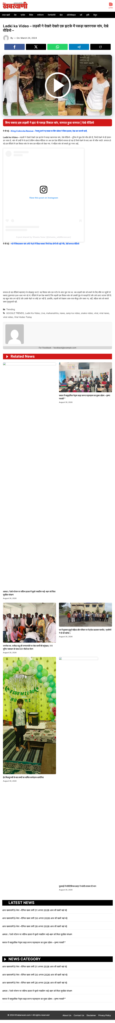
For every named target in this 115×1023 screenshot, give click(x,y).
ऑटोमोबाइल (71, 15)
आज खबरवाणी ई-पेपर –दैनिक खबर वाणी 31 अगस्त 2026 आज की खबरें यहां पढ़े (34, 910)
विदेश (31, 15)
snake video (87, 313)
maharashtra (52, 313)
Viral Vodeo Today (23, 317)
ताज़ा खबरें (6, 15)
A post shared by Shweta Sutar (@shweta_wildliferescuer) (43, 237)
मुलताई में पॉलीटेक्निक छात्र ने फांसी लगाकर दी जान (78, 886)
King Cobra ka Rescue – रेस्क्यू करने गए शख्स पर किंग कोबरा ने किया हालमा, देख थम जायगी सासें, (49, 131)
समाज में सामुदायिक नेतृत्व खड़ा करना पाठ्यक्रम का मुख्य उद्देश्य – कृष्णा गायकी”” (34, 942)
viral (96, 313)
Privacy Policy (104, 1015)
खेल (61, 15)
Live (43, 313)
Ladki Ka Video (32, 313)
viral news (104, 313)
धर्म (81, 15)
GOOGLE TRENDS (15, 313)
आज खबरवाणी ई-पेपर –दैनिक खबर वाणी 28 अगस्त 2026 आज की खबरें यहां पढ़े (34, 926)
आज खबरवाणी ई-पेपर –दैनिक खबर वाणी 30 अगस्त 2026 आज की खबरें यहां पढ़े (34, 918)
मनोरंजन (40, 15)
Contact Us (79, 1015)
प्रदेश (23, 15)
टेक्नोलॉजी (51, 15)
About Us (67, 1015)
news (62, 313)
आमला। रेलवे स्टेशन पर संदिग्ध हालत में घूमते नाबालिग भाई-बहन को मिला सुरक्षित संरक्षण (37, 934)
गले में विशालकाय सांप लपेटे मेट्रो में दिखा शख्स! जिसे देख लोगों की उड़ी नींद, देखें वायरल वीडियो (45, 243)
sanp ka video (73, 313)
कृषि (87, 15)
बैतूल (95, 15)
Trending (10, 309)
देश (15, 15)
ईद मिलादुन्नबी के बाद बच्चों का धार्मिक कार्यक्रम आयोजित (23, 777)
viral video (8, 317)
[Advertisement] (57, 269)
